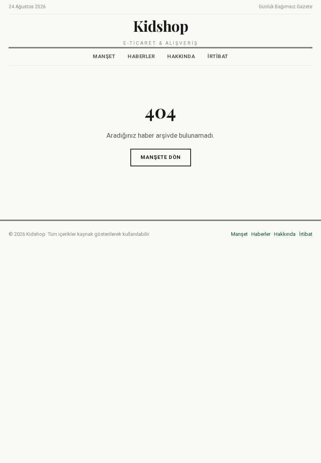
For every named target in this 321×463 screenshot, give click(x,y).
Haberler (141, 56)
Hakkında (181, 56)
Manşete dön (161, 157)
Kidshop (160, 26)
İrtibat (217, 56)
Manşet (104, 56)
